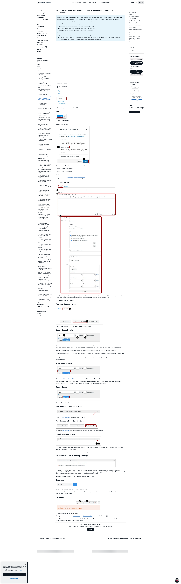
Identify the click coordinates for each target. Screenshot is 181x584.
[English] (44, 2)
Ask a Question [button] (134, 112)
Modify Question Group (135, 36)
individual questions (65, 417)
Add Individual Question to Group (135, 30)
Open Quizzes (132, 12)
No (135, 91)
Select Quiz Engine (134, 16)
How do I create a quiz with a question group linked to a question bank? (55, 548)
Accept (14, 574)
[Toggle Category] (36, 10)
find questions (66, 430)
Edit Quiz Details (133, 18)
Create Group (132, 27)
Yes (135, 87)
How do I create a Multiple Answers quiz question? (104, 551)
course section (76, 516)
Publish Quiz (132, 44)
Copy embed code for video (136, 71)
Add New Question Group (135, 21)
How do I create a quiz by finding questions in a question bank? (53, 551)
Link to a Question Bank (135, 25)
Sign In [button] (90, 529)
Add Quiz (131, 14)
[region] (14, 572)
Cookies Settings (14, 578)
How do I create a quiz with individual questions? (104, 548)
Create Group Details (134, 23)
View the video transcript (63, 83)
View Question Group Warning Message (134, 39)
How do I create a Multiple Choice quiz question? (49, 553)
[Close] (25, 564)
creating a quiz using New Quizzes (76, 177)
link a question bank (68, 378)
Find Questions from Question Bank (136, 33)
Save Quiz (131, 42)
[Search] (136, 2)
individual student (87, 516)
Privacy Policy (134, 99)
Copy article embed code (137, 63)
